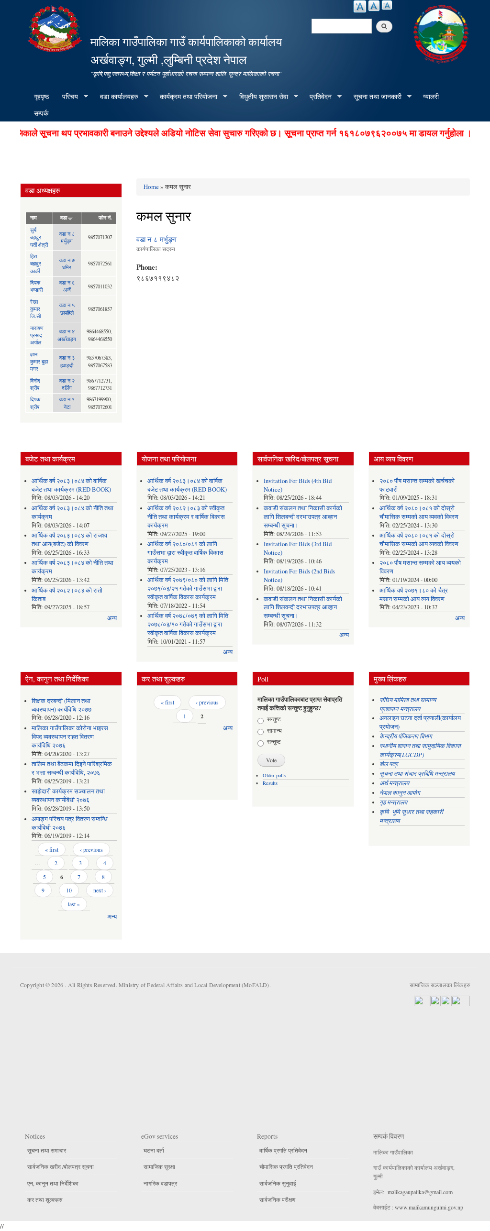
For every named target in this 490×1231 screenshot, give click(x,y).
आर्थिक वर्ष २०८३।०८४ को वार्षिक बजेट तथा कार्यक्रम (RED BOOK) (71, 485)
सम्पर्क (41, 113)
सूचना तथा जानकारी (374, 96)
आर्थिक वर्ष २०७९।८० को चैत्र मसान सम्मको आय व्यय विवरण (413, 594)
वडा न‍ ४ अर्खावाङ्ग (66, 335)
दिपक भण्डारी (36, 286)
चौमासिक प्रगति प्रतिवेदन (286, 1166)
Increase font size (360, 6)
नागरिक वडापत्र (160, 1183)
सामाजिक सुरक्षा (159, 1166)
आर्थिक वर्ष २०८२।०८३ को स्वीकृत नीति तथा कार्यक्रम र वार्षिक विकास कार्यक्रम (186, 516)
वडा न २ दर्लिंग (67, 384)
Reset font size (374, 5)
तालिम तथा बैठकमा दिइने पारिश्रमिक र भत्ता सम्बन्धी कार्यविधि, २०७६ (72, 768)
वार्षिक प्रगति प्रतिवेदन (283, 1150)
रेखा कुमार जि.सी (35, 309)
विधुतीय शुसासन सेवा (260, 96)
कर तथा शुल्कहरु (44, 1199)
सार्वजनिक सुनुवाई (277, 1183)
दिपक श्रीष (35, 403)
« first (51, 849)
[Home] (56, 27)
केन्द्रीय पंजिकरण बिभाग (406, 736)
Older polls (274, 775)
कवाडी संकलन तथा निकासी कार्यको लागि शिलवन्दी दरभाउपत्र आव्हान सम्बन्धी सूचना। (303, 607)
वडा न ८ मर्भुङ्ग (67, 237)
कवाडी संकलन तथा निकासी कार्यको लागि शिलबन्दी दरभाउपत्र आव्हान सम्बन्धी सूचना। (303, 516)
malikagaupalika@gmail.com (420, 1192)
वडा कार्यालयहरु (115, 96)
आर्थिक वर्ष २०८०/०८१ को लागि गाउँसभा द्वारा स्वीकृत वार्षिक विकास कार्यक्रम (185, 552)
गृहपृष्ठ (41, 96)
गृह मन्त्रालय (393, 802)
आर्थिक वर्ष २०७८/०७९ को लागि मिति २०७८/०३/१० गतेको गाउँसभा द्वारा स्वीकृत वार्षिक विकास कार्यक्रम (187, 624)
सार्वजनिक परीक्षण (277, 1199)
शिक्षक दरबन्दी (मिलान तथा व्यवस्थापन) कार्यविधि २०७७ (61, 705)
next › (99, 890)
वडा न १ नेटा (67, 403)
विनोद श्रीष (35, 384)
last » (74, 904)
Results (270, 783)
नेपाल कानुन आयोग (399, 792)
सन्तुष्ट (274, 719)
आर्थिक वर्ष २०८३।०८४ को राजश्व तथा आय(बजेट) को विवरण (69, 539)
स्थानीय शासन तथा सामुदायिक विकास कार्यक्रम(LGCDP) (420, 749)
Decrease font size (386, 5)
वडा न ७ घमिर (67, 263)
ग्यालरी (431, 96)
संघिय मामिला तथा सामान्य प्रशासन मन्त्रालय (407, 704)
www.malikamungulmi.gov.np (429, 1207)
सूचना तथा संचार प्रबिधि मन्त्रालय (417, 773)
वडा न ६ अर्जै (67, 286)
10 (69, 890)
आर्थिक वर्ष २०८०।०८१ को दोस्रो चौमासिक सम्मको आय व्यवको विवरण (418, 512)
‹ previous (91, 849)
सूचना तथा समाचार (46, 1150)
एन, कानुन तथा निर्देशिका (52, 1183)
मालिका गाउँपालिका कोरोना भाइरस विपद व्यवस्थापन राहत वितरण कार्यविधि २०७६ (70, 736)
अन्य (112, 618)
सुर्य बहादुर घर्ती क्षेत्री (39, 237)
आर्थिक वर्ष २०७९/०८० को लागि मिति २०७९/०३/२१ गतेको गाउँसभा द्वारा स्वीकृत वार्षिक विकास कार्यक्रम (187, 588)
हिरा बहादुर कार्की (35, 264)
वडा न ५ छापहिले (67, 308)
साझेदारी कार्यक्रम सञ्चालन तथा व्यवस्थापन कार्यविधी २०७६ (68, 795)
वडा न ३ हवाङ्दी (67, 361)
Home (151, 186)
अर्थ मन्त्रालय (394, 783)
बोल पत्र (389, 763)
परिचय (67, 96)
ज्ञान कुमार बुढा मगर (39, 362)
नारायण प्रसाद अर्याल (37, 335)
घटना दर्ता (154, 1150)
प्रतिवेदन (317, 96)
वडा (63, 217)
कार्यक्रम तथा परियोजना (185, 96)
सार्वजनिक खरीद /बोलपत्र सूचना (60, 1166)
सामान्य (274, 730)
